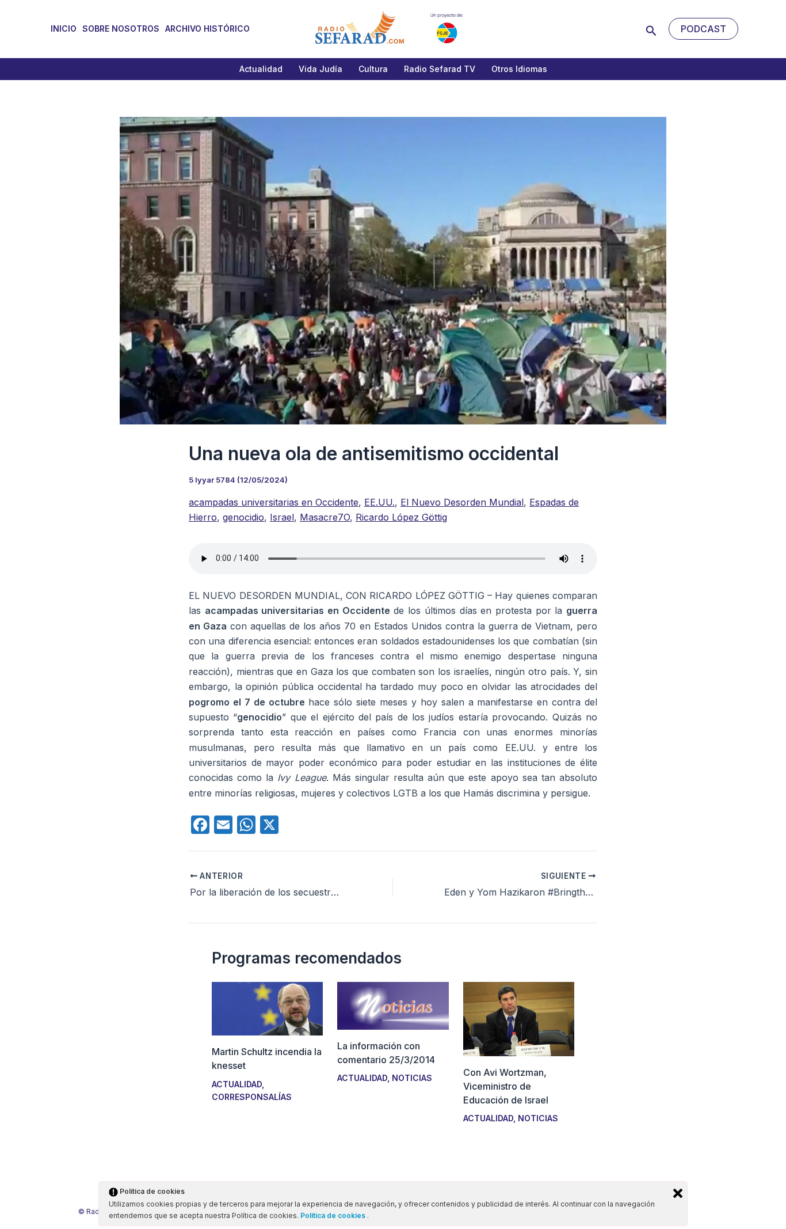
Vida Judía (320, 69)
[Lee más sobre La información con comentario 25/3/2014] (392, 1005)
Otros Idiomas (519, 69)
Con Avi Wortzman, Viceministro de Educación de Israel (505, 1086)
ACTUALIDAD (237, 1084)
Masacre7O (325, 517)
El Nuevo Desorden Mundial (462, 502)
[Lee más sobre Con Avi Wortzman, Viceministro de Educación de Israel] (518, 1018)
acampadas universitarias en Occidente (273, 502)
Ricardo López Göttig (401, 517)
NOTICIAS (412, 1078)
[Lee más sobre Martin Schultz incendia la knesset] (267, 1008)
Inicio (64, 28)
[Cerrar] (677, 1193)
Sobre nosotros (120, 28)
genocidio (243, 517)
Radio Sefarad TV (439, 69)
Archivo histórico (207, 28)
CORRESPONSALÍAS (252, 1097)
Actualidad (261, 69)
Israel (282, 517)
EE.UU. (379, 502)
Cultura (373, 69)
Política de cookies (333, 1215)
